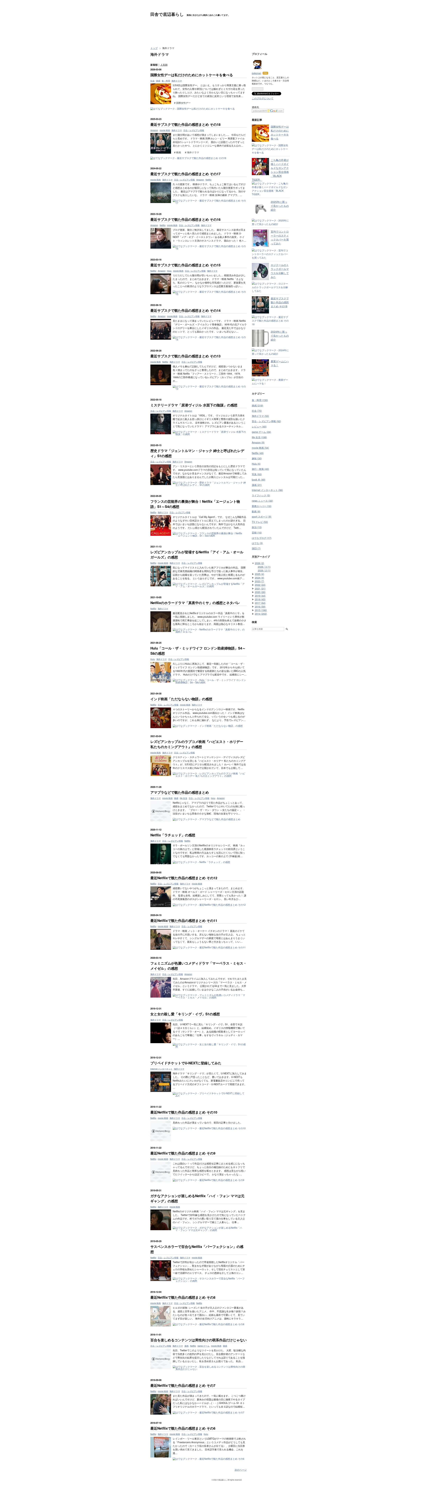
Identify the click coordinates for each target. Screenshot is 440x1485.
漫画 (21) (257, 485)
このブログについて (262, 98)
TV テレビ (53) (260, 522)
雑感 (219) (257, 405)
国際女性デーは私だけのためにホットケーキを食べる (191, 74)
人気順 (164, 64)
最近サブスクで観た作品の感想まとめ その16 (185, 219)
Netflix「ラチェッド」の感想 (172, 834)
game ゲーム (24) (261, 432)
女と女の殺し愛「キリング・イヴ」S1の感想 (185, 1013)
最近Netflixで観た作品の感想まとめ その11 (183, 920)
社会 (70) (257, 410)
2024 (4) (259, 577)
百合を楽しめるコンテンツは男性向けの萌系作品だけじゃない (198, 1339)
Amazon (154, 130)
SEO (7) (256, 548)
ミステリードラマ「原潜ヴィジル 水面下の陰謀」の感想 (193, 404)
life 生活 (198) (259, 437)
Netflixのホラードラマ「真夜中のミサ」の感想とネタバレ (195, 602)
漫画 (186, 1345)
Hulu (169, 270)
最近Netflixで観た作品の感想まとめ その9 (182, 1153)
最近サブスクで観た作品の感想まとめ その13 (185, 355)
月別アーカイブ (261, 556)
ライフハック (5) (261, 495)
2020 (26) (260, 592)
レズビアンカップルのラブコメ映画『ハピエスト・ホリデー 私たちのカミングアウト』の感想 (196, 744)
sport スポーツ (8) (261, 516)
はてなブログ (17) (261, 538)
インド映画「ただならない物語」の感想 (181, 698)
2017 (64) (260, 603)
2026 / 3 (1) (264, 566)
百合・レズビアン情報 (193, 130)
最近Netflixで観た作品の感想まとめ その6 (182, 1428)
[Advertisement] (213, 36)
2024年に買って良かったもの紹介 (280, 335)
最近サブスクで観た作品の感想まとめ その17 (185, 173)
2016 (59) (260, 606)
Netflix (208, 179)
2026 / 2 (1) (264, 570)
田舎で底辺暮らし (167, 14)
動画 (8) (256, 511)
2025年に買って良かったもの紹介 (280, 205)
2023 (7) (259, 581)
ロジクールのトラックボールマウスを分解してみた (280, 271)
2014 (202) (261, 613)
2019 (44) (260, 595)
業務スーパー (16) (261, 506)
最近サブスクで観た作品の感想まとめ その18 (185, 124)
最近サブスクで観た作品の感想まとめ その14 (185, 310)
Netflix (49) (258, 453)
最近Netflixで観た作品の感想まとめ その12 (183, 877)
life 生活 (183, 798)
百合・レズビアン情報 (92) (266, 421)
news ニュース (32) (262, 500)
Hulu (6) (256, 463)
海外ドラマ (177, 80)
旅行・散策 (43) (260, 469)
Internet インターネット (161, 1068)
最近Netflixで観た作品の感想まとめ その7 (182, 1385)
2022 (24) (260, 585)
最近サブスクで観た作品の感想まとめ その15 (185, 264)
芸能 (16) (257, 532)
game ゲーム (203, 1345)
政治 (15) (257, 527)
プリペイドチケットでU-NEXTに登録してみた (185, 1062)
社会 (152, 80)
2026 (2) (259, 563)
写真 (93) (257, 474)
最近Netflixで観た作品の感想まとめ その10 (183, 1112)
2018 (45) (260, 599)
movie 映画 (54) (260, 447)
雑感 (158, 80)
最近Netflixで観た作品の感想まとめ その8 (182, 1297)
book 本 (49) (258, 479)
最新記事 (257, 120)
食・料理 (166, 80)
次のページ (241, 1469)
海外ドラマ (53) (260, 416)
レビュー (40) (259, 426)
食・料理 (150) (260, 400)
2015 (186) (261, 610)
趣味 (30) (257, 458)
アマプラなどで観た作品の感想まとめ (179, 792)
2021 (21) (260, 588)
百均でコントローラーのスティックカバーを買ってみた (280, 237)
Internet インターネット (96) (267, 490)
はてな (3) (257, 543)
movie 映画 (165, 130)
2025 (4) (259, 574)
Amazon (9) (258, 442)
